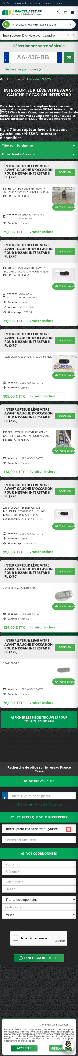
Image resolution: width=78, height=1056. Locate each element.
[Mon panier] (65, 12)
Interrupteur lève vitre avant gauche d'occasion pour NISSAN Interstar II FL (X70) (28, 171)
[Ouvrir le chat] (68, 1048)
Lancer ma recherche (41, 958)
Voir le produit (67, 207)
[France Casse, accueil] (22, 12)
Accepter (24, 1048)
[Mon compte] (58, 12)
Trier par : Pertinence (39, 146)
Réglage (58, 1048)
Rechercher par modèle (22, 69)
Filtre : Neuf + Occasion (39, 154)
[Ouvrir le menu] (72, 12)
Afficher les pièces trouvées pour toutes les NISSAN (39, 719)
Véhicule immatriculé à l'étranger (39, 804)
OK (69, 57)
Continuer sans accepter (54, 1024)
